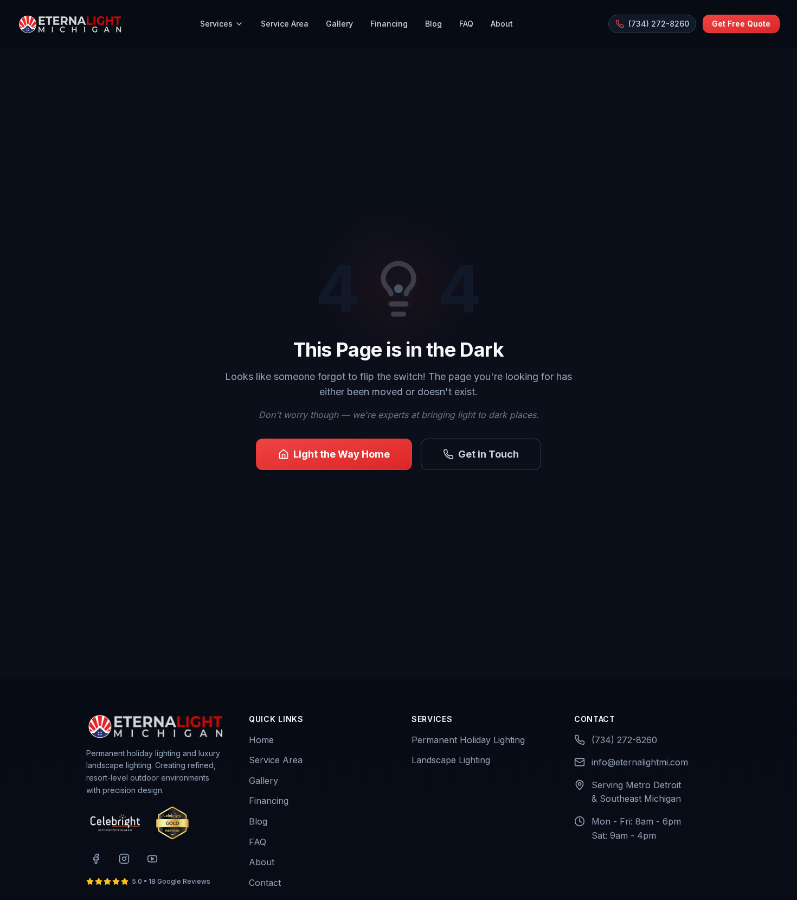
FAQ (466, 23)
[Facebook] (96, 859)
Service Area (284, 23)
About (502, 23)
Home (261, 739)
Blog (433, 23)
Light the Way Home (341, 454)
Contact (265, 882)
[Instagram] (124, 859)
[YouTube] (152, 859)
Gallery (339, 23)
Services (216, 23)
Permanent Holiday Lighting (468, 739)
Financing (389, 23)
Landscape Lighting (451, 760)
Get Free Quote (741, 23)
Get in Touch (488, 454)
